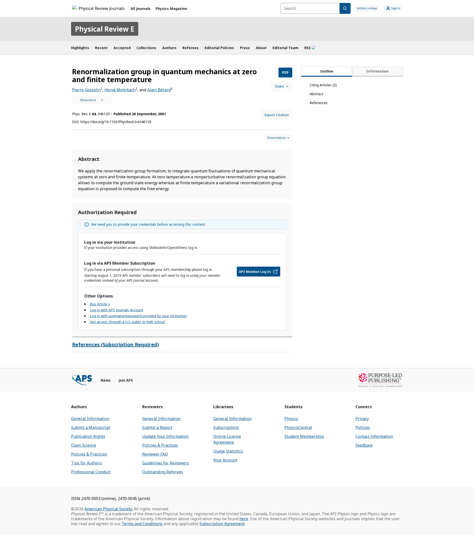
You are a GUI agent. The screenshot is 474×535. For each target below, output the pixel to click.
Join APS (125, 380)
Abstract (316, 94)
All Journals (141, 8)
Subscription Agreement (222, 523)
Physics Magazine (171, 8)
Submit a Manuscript (90, 427)
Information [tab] (377, 71)
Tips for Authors (86, 463)
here (243, 518)
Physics (291, 418)
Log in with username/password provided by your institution (138, 316)
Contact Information (374, 436)
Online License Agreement (227, 439)
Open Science (83, 445)
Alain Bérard (159, 89)
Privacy (362, 418)
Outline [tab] (326, 71)
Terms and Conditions (142, 523)
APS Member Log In (255, 271)
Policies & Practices (89, 454)
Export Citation (276, 114)
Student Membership (304, 436)
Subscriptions (226, 427)
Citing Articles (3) (323, 85)
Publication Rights (88, 436)
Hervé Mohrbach (120, 89)
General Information (90, 418)
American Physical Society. (108, 509)
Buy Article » (100, 304)
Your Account (225, 460)
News (106, 380)
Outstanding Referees (162, 472)
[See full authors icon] (92, 100)
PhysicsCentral (298, 427)
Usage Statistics (228, 451)
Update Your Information (165, 436)
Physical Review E (104, 29)
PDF (285, 72)
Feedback (364, 445)
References (319, 102)
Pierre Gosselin (86, 89)
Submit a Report (157, 427)
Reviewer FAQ (155, 454)
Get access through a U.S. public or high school (127, 321)
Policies (363, 427)
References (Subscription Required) (115, 344)
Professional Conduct (91, 472)
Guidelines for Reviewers (165, 463)
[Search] (345, 8)
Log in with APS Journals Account (116, 310)
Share (279, 86)
